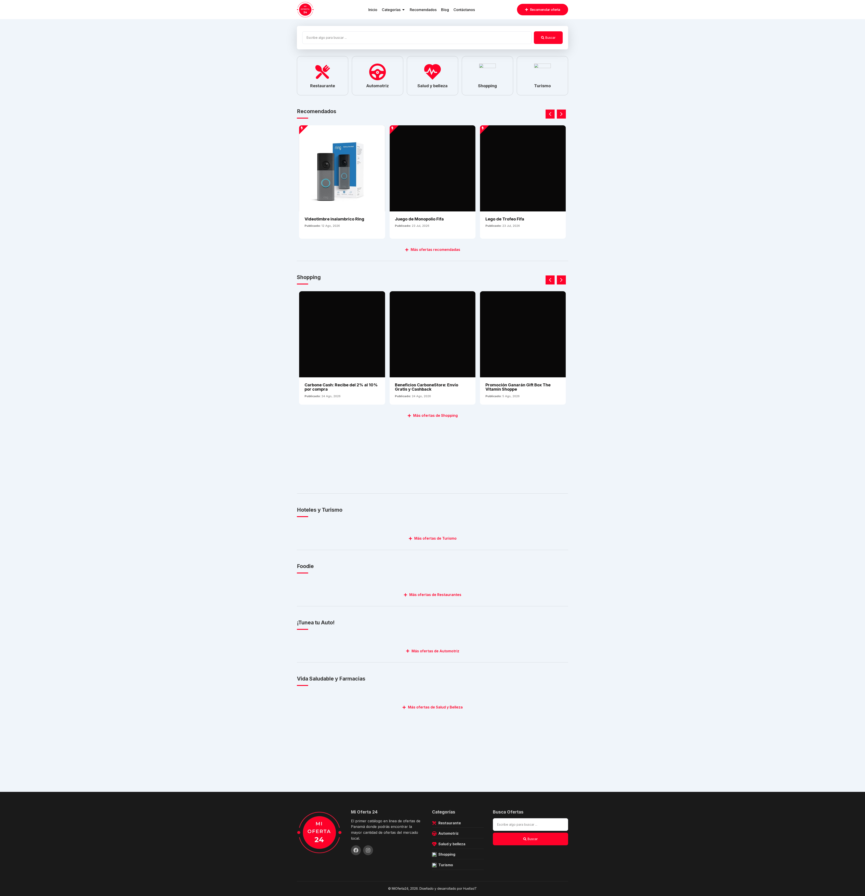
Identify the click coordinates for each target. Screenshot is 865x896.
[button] (561, 114)
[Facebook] (356, 850)
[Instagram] (368, 850)
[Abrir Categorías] (403, 9)
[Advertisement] (432, 453)
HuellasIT (470, 888)
